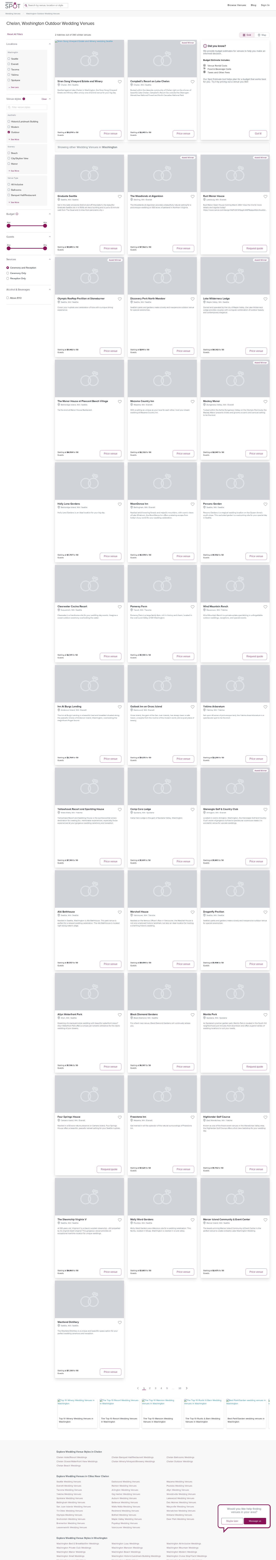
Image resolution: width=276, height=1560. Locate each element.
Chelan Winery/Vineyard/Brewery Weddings (133, 1461)
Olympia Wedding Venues (69, 1515)
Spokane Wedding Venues (70, 1498)
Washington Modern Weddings (182, 1552)
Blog (253, 5)
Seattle (14, 58)
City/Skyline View (19, 158)
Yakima (15, 74)
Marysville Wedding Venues (180, 1506)
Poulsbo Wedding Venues (179, 1485)
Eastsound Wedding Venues (126, 1481)
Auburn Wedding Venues (124, 1498)
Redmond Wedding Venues (125, 1510)
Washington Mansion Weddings (127, 1547)
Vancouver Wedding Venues (126, 1527)
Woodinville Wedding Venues (181, 1494)
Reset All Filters (15, 34)
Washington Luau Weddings (125, 1543)
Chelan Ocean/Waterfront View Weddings (77, 1461)
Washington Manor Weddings (71, 1552)
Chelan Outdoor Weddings (180, 1461)
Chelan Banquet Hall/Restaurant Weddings (133, 1457)
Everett (14, 64)
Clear (44, 99)
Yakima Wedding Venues (69, 1494)
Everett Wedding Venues (69, 1485)
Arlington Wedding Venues (125, 1490)
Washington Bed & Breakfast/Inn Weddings (78, 1543)
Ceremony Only (18, 273)
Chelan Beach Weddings (69, 1465)
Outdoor (15, 132)
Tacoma (15, 69)
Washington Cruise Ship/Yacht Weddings (187, 1556)
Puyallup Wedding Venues (125, 1523)
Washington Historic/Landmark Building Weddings (136, 1556)
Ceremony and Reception (23, 267)
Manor (14, 163)
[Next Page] (186, 1388)
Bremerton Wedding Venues (71, 1523)
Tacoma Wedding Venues (69, 1490)
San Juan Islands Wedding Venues (74, 1506)
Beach (14, 153)
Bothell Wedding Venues (124, 1515)
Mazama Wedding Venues (179, 1481)
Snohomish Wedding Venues (71, 1519)
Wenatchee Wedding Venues (181, 1510)
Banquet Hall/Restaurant (23, 195)
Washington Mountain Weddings (183, 1547)
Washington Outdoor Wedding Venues (43, 13)
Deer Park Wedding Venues (180, 1519)
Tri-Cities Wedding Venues (70, 1510)
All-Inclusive (17, 184)
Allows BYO (16, 298)
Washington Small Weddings (70, 1556)
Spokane (15, 80)
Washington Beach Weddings (126, 1552)
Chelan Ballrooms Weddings (180, 1457)
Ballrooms (16, 190)
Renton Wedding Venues (124, 1485)
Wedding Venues (12, 13)
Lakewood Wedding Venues (180, 1498)
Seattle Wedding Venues (69, 1481)
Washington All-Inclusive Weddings (184, 1543)
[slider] (9, 226)
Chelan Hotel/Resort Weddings (72, 1457)
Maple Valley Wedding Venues (127, 1519)
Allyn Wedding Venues (178, 1490)
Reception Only (18, 278)
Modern (15, 127)
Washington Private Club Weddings (74, 1547)
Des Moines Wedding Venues (181, 1502)
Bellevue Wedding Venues (125, 1502)
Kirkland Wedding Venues (179, 1515)
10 (180, 1388)
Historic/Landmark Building (24, 121)
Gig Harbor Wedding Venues (126, 1494)
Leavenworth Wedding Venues (72, 1527)
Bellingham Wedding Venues (71, 1502)
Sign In (265, 5)
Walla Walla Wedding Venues (126, 1506)
